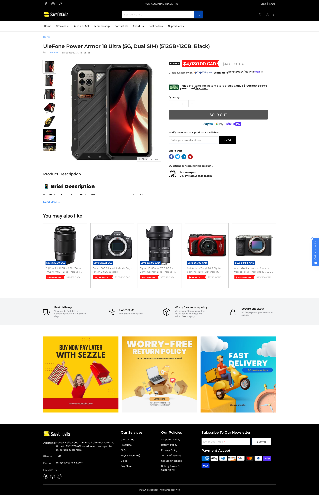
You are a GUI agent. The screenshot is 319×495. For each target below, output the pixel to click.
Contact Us (121, 26)
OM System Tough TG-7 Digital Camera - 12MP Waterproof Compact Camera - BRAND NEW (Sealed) (205, 270)
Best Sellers (156, 26)
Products (126, 444)
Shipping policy (170, 439)
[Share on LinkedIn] (183, 156)
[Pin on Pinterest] (190, 156)
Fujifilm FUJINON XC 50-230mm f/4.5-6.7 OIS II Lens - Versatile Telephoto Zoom (64, 270)
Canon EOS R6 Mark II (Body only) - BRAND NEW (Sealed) (112, 270)
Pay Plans (126, 466)
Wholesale (62, 26)
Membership (102, 26)
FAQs (272, 3)
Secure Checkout (171, 460)
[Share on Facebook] (171, 156)
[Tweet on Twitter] (177, 156)
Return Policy (169, 444)
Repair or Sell (81, 26)
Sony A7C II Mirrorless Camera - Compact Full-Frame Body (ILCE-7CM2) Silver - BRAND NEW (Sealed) (253, 270)
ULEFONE (52, 52)
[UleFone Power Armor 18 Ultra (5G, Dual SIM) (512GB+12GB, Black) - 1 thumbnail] (49, 135)
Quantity (174, 97)
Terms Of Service (171, 455)
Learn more (221, 72)
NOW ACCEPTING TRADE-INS (161, 3)
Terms (185, 316)
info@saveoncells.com (198, 175)
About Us (138, 26)
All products (175, 26)
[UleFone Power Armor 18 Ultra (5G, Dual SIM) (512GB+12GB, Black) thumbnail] (49, 66)
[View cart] (274, 14)
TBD (58, 455)
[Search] (198, 14)
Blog (263, 3)
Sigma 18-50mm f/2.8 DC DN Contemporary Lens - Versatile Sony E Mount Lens (157, 270)
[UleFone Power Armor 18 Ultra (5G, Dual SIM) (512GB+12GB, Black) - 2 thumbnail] (49, 149)
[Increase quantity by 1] (192, 103)
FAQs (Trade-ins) (130, 455)
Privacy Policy (169, 450)
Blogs (124, 460)
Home (47, 26)
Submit (261, 441)
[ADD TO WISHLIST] (273, 117)
